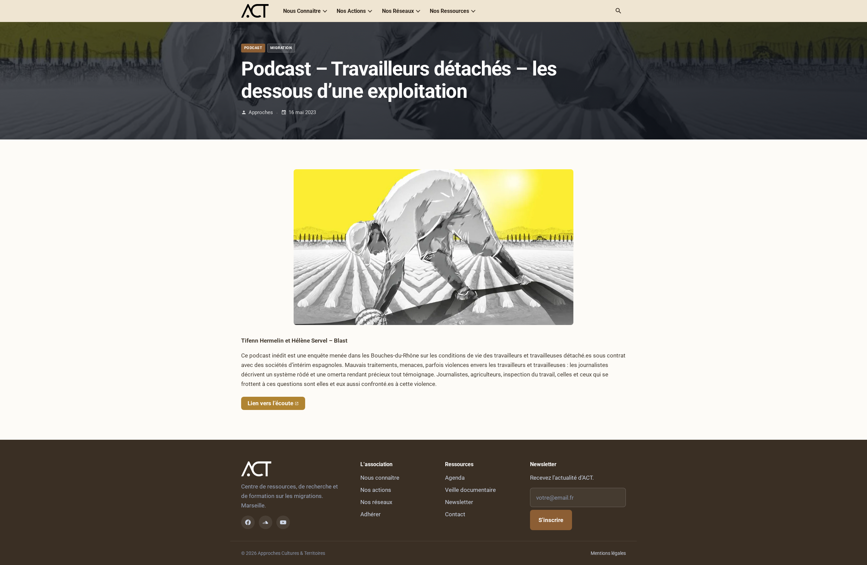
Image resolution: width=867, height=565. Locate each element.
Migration (281, 48)
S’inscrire (550, 520)
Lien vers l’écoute (270, 403)
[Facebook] (248, 522)
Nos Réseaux (398, 11)
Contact (455, 514)
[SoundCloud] (265, 522)
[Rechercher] (618, 10)
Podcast (253, 48)
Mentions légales (608, 553)
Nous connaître (379, 477)
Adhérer (370, 514)
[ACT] (255, 11)
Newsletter (459, 502)
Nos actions (375, 489)
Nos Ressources (449, 11)
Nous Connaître (302, 11)
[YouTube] (283, 522)
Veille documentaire (470, 489)
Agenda (455, 477)
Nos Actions (351, 11)
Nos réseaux (376, 502)
